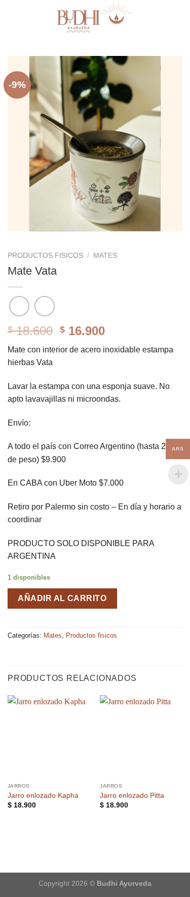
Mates (105, 255)
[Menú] (176, 17)
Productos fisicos (45, 255)
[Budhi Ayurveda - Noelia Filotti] (95, 18)
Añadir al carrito (62, 598)
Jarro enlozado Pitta (132, 795)
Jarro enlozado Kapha (43, 795)
